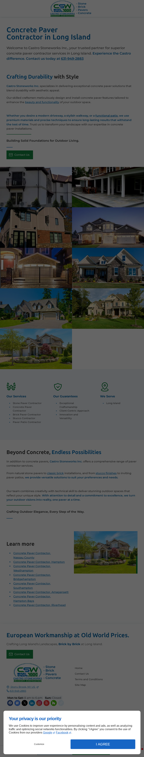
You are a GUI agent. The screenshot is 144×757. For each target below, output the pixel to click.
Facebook (62, 732)
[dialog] (72, 732)
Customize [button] (39, 744)
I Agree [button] (103, 744)
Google (47, 732)
